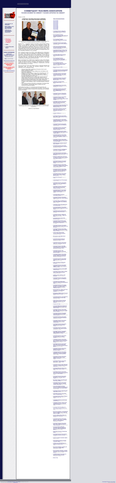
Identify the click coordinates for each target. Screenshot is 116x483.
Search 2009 (55, 26)
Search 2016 (55, 20)
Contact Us (15, 482)
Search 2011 (55, 24)
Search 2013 (55, 23)
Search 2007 (55, 28)
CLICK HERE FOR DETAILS (9, 70)
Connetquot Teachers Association (13, 481)
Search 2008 (55, 27)
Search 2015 (55, 21)
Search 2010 (55, 25)
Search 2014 (55, 22)
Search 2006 (55, 29)
